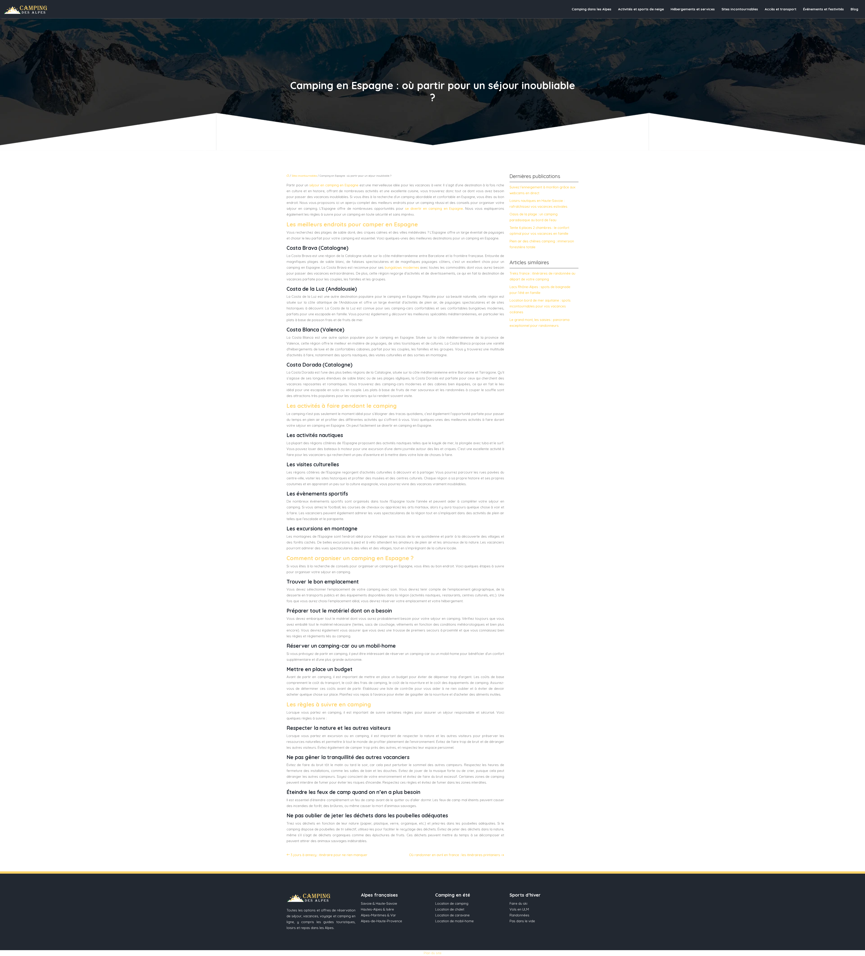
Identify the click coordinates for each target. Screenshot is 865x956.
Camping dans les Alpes (591, 9)
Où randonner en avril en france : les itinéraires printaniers (454, 855)
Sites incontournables (740, 9)
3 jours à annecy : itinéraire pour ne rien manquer (329, 855)
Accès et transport (780, 9)
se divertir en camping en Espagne (434, 208)
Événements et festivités (823, 9)
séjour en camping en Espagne (333, 185)
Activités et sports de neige (641, 9)
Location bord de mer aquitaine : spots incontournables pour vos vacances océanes (540, 306)
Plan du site (433, 953)
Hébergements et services (693, 9)
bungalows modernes (402, 267)
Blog (854, 9)
